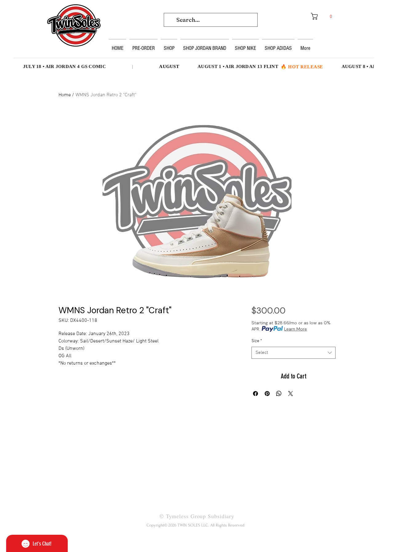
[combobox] (293, 353)
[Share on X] (290, 393)
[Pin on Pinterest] (267, 393)
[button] (323, 16)
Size (256, 341)
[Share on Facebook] (255, 393)
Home (64, 95)
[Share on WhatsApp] (279, 393)
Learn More (295, 329)
